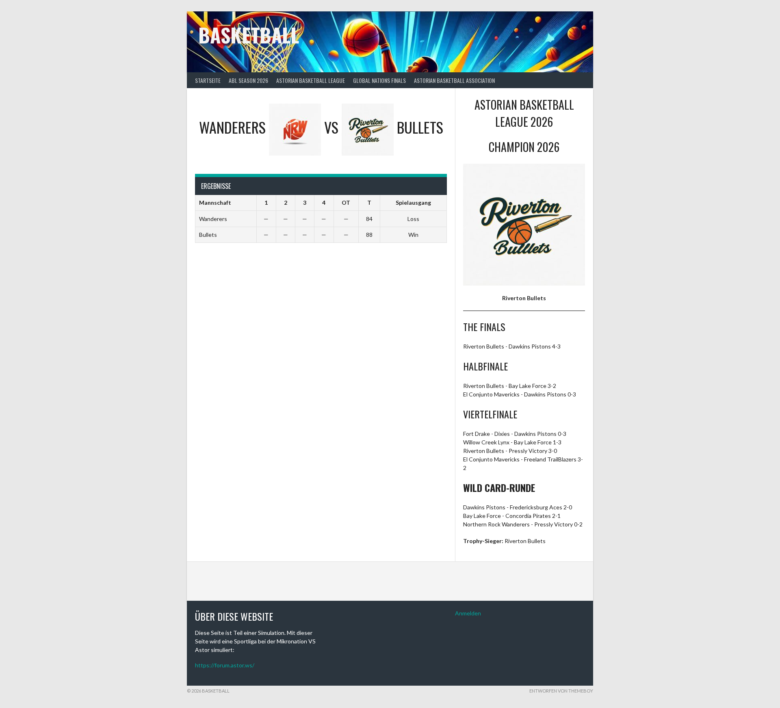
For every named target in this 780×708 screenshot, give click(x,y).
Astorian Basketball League (310, 80)
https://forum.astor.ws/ (224, 665)
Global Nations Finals (379, 80)
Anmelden (468, 613)
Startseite (208, 80)
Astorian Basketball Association (454, 80)
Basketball (248, 34)
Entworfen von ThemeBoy (561, 690)
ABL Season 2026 (248, 80)
